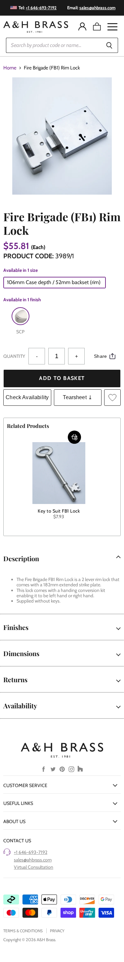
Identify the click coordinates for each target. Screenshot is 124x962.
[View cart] (97, 26)
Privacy (57, 930)
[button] (74, 437)
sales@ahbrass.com (33, 860)
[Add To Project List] (112, 397)
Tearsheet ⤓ (77, 397)
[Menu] (112, 26)
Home (10, 68)
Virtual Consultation (33, 867)
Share (100, 356)
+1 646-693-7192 (30, 852)
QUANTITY (14, 356)
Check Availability (27, 397)
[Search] (109, 45)
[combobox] (53, 45)
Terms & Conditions (23, 930)
